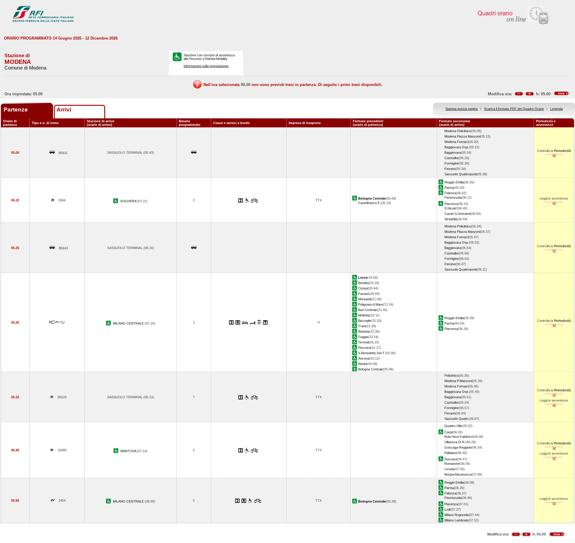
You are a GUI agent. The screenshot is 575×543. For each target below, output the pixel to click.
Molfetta (364, 315)
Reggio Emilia (454, 182)
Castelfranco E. (369, 203)
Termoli (363, 342)
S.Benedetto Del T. (371, 353)
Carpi (448, 432)
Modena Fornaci (456, 142)
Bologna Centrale (370, 369)
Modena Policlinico (457, 131)
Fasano (363, 293)
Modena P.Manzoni (458, 381)
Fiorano (450, 169)
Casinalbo (451, 158)
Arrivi (64, 109)
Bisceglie (364, 320)
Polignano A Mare (370, 304)
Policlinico (451, 375)
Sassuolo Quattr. (456, 418)
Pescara (364, 347)
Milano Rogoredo (456, 515)
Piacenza (451, 204)
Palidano (450, 453)
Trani (362, 326)
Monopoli (364, 299)
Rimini (362, 364)
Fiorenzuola (452, 197)
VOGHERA (128, 201)
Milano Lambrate (456, 520)
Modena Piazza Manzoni (462, 136)
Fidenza (450, 193)
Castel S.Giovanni (457, 213)
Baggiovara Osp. (456, 147)
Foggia (363, 337)
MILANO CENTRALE (129, 323)
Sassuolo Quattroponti (460, 174)
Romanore (452, 463)
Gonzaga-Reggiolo (458, 447)
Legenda (556, 109)
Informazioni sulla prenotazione (206, 66)
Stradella (450, 219)
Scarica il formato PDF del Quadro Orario (514, 109)
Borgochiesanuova (458, 474)
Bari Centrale (367, 310)
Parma (449, 187)
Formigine (451, 163)
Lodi (447, 509)
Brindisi (363, 283)
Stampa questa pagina (461, 109)
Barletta (363, 331)
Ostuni (363, 288)
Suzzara (450, 459)
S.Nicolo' (450, 208)
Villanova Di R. (454, 442)
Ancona (363, 358)
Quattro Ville (453, 426)
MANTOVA (128, 451)
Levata (449, 469)
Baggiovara (452, 152)
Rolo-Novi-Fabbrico (458, 436)
